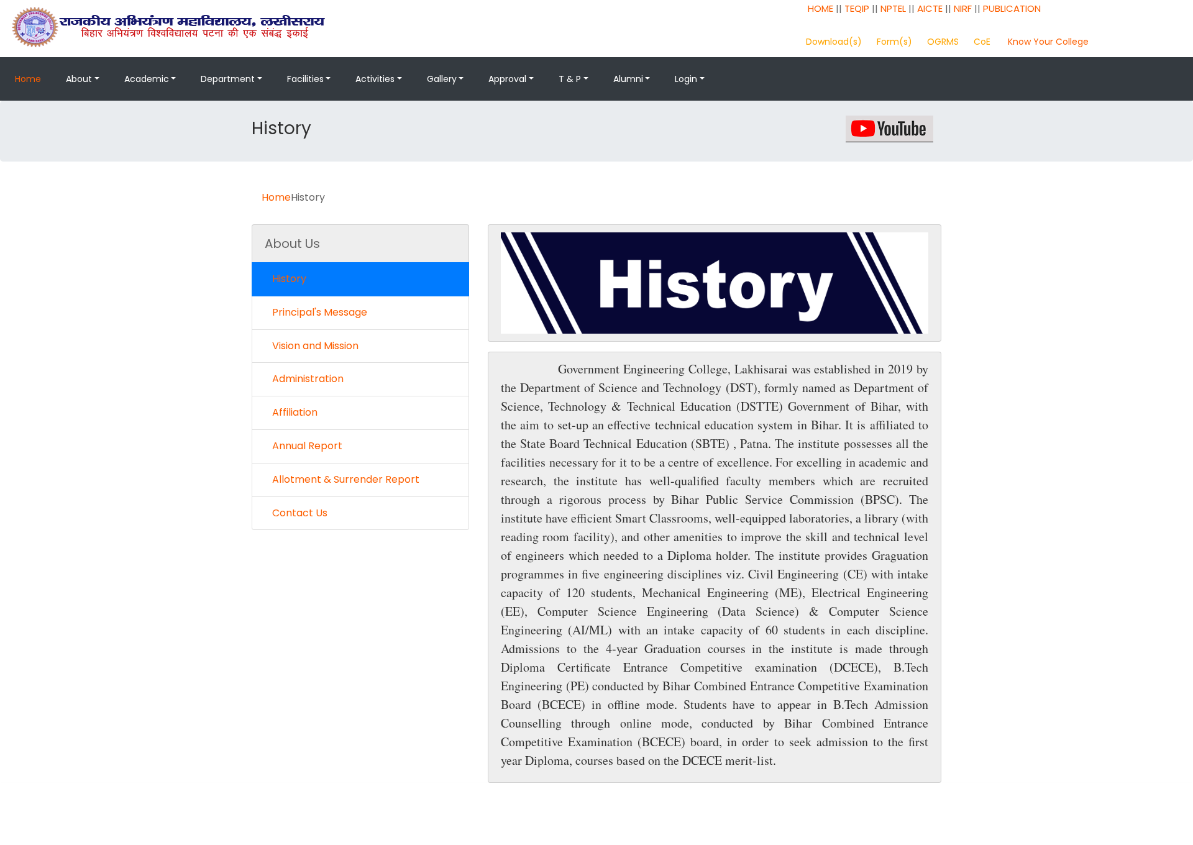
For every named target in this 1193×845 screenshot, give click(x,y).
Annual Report (307, 446)
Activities (375, 79)
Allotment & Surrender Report (345, 479)
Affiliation (295, 412)
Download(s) (834, 41)
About (79, 79)
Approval (507, 79)
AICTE (930, 8)
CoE (982, 41)
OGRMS (943, 41)
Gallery (442, 79)
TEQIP (856, 8)
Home (28, 79)
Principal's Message (319, 312)
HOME (820, 8)
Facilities (305, 79)
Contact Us (299, 513)
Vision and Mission (315, 346)
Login (686, 79)
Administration (308, 379)
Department (228, 79)
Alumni (628, 79)
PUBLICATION (1012, 8)
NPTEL (893, 8)
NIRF (963, 8)
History (289, 279)
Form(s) (894, 41)
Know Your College (1048, 41)
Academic (146, 79)
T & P (570, 79)
